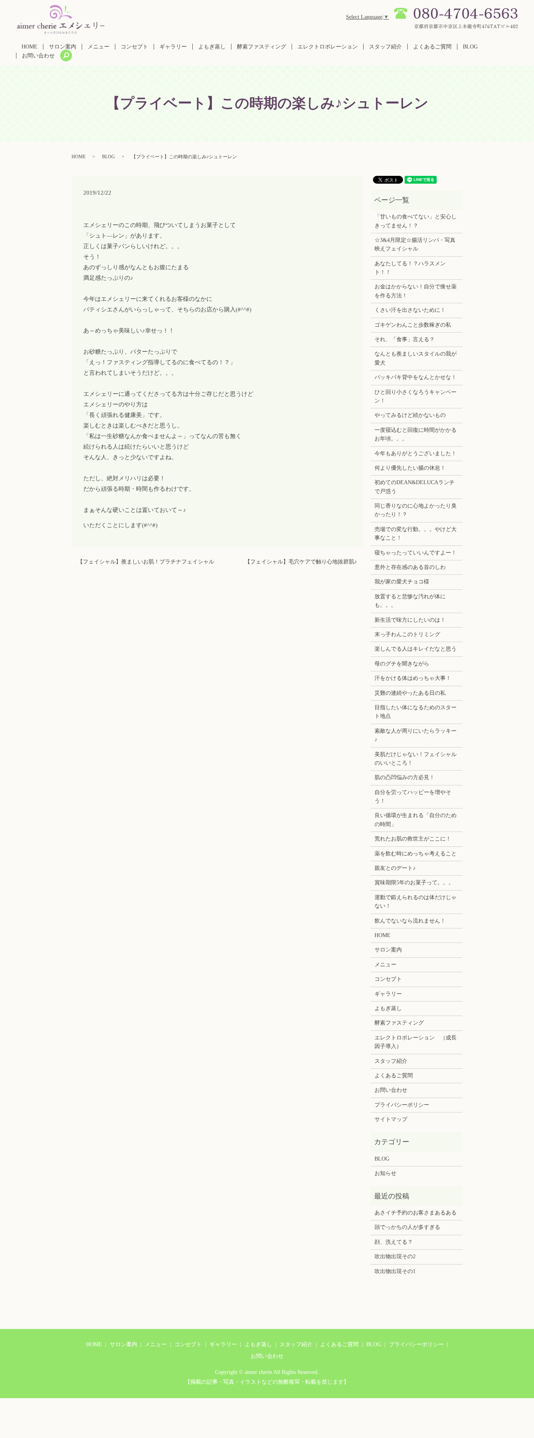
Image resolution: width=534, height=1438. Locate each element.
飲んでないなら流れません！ (410, 921)
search (66, 55)
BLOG (470, 47)
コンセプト (134, 47)
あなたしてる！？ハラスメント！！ (410, 268)
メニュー (98, 47)
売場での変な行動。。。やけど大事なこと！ (416, 533)
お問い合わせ (38, 56)
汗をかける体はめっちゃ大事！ (413, 678)
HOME (30, 47)
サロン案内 (62, 47)
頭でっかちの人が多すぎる (407, 1227)
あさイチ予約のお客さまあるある (416, 1213)
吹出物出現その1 (395, 1271)
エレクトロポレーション (327, 47)
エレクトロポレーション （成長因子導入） (416, 1042)
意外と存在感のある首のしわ (410, 567)
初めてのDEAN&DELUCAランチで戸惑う (415, 486)
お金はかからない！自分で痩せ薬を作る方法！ (416, 291)
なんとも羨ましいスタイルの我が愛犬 (416, 358)
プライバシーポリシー (402, 1105)
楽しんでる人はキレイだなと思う (416, 649)
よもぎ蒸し (212, 47)
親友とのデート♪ (395, 868)
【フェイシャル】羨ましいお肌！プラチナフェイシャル (145, 562)
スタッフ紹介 (385, 47)
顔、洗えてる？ (394, 1242)
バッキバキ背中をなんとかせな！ (416, 377)
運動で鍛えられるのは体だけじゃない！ (416, 901)
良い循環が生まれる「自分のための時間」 (416, 819)
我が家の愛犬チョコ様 (402, 582)
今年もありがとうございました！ (416, 453)
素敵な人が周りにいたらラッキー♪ (416, 735)
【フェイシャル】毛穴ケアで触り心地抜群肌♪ (301, 562)
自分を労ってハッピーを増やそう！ (413, 796)
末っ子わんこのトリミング (407, 634)
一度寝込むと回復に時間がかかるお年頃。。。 (416, 434)
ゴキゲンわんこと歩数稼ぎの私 (413, 325)
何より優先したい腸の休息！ (410, 468)
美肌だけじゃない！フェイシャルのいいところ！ (416, 758)
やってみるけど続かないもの (410, 415)
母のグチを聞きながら (402, 664)
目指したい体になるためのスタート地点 (416, 712)
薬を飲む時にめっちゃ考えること (416, 854)
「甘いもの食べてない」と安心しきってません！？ (416, 221)
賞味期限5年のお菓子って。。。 (414, 882)
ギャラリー (173, 47)
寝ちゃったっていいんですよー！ (416, 553)
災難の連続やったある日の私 (410, 693)
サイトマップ (391, 1119)
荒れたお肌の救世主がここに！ (413, 839)
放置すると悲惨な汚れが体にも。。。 (410, 601)
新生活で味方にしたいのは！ (410, 620)
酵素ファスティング (261, 47)
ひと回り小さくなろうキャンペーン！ (416, 396)
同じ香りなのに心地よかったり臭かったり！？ (416, 510)
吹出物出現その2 (395, 1256)
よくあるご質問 (432, 47)
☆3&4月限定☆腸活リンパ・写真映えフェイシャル (415, 244)
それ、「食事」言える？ (405, 339)
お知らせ (385, 1173)
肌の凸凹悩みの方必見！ (405, 777)
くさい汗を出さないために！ (410, 310)
